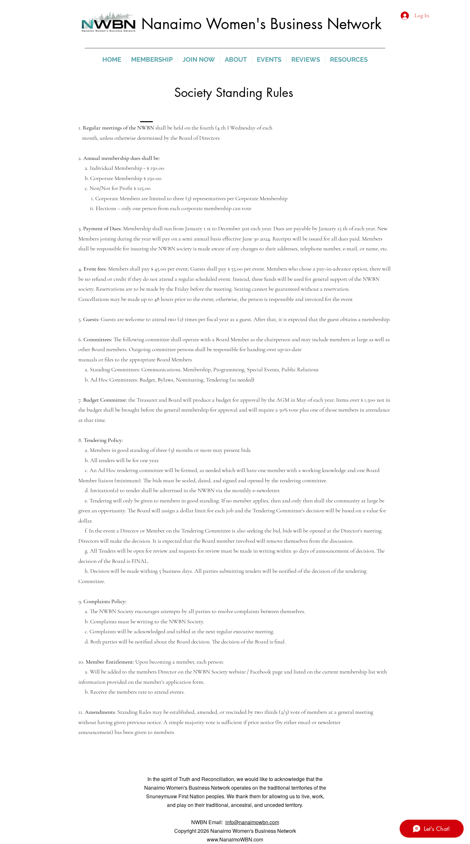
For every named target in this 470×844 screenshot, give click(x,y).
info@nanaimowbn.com (252, 822)
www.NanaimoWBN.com (235, 839)
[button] (151, 59)
